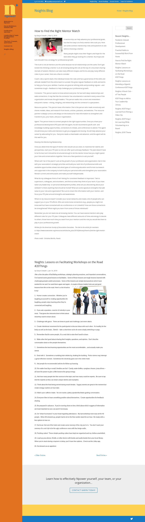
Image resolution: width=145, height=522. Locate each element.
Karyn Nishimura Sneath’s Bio (10, 26)
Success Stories (114, 1)
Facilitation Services (8, 31)
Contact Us (8, 46)
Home (119, 11)
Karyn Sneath (42, 36)
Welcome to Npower (8, 22)
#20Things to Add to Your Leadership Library (123, 101)
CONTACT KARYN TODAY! (83, 490)
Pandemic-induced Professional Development (122, 43)
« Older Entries (40, 455)
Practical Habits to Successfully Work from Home (124, 53)
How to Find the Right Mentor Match (57, 31)
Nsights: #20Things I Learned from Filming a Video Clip (123, 112)
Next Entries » (101, 455)
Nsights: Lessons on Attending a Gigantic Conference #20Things (123, 84)
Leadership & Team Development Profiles (11, 37)
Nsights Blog (93, 1)
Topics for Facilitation (126, 1)
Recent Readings (103, 1)
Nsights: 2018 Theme (123, 132)
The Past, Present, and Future (10, 42)
